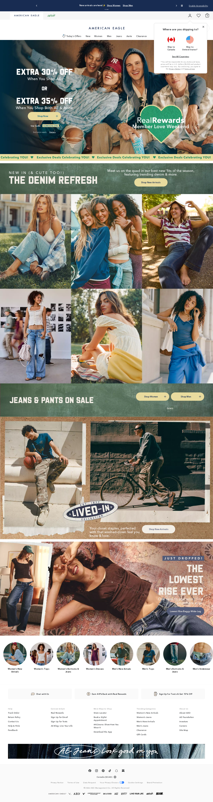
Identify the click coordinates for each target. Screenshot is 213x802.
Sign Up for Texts (59, 721)
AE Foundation (186, 717)
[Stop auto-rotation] (182, 6)
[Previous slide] (36, 5)
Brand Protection (154, 782)
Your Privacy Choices (109, 782)
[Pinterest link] (103, 771)
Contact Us (13, 721)
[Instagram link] (96, 771)
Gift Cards (141, 734)
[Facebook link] (90, 771)
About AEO (185, 712)
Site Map (183, 730)
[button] (105, 9)
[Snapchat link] (116, 771)
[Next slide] (176, 5)
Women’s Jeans (144, 717)
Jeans (119, 36)
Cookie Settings (135, 782)
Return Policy (14, 717)
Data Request (89, 782)
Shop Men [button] (145, 5)
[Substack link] (123, 771)
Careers (183, 725)
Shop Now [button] (42, 116)
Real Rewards (57, 712)
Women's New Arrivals (147, 712)
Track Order (13, 712)
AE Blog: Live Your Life (62, 725)
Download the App (103, 731)
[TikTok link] (109, 771)
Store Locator (100, 712)
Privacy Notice (174, 69)
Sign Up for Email (59, 717)
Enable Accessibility (198, 5)
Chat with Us (42, 693)
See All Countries (180, 56)
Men (109, 36)
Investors (183, 721)
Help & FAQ (14, 725)
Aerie (129, 36)
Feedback (12, 730)
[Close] (203, 27)
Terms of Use (189, 69)
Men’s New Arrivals (146, 721)
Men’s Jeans (142, 725)
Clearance (141, 36)
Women (98, 36)
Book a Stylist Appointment (100, 719)
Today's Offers (73, 36)
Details (158, 5)
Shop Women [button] (127, 5)
